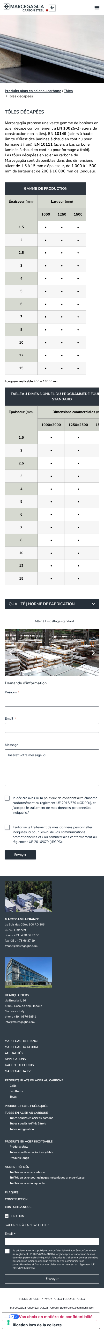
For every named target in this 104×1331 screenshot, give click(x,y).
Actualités (13, 1053)
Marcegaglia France (21, 1041)
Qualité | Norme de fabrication (42, 604)
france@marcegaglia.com (21, 946)
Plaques (12, 1192)
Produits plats (19, 1147)
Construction (16, 1199)
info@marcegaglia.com (20, 1022)
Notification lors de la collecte (34, 1324)
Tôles (68, 91)
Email (10, 718)
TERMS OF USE (29, 1298)
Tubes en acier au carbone (26, 1113)
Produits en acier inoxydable (28, 1141)
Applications (15, 1059)
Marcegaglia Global (22, 1047)
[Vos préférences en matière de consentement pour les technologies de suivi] (8, 1322)
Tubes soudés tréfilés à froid (28, 1123)
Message (11, 745)
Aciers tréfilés (17, 1167)
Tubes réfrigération (22, 1129)
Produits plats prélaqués (26, 1106)
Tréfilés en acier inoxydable (27, 1183)
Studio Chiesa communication (76, 1307)
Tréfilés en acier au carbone (27, 1172)
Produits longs (19, 1158)
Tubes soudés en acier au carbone (31, 1118)
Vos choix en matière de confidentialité (56, 1316)
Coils (13, 1086)
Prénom (12, 692)
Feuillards (16, 1091)
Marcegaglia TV (17, 1071)
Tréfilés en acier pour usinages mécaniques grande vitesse (47, 1178)
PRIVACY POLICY (51, 1298)
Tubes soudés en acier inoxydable (31, 1152)
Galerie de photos (19, 1065)
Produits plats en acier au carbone (33, 91)
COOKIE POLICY (75, 1298)
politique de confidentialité (63, 798)
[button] (97, 8)
